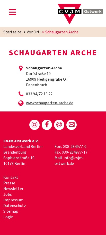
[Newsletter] (59, 125)
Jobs (7, 194)
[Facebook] (47, 125)
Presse (9, 183)
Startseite (12, 32)
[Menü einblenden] (12, 13)
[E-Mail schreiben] (71, 125)
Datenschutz (14, 206)
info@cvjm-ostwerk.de (69, 160)
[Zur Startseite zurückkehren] (80, 7)
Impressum (13, 200)
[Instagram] (34, 125)
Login (8, 217)
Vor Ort (33, 32)
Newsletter (13, 189)
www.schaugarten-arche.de (49, 103)
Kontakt (10, 177)
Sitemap (10, 211)
